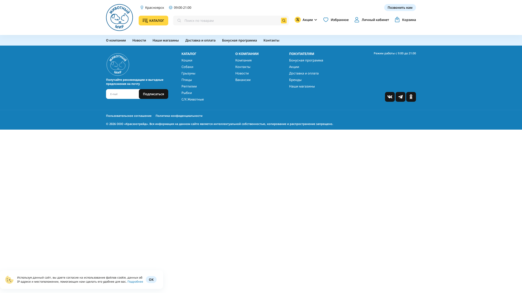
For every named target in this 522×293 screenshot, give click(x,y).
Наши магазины (302, 86)
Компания (243, 60)
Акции (294, 67)
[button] (371, 20)
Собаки (187, 67)
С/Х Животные (192, 99)
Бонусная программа (306, 60)
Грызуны (188, 73)
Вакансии (243, 80)
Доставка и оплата (304, 73)
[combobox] (231, 20)
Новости (242, 73)
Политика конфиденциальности (179, 116)
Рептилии (189, 86)
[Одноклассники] (411, 97)
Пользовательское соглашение (129, 116)
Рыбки (186, 93)
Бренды (295, 80)
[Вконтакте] (390, 97)
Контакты (242, 67)
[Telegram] (400, 97)
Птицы (186, 80)
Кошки (186, 60)
